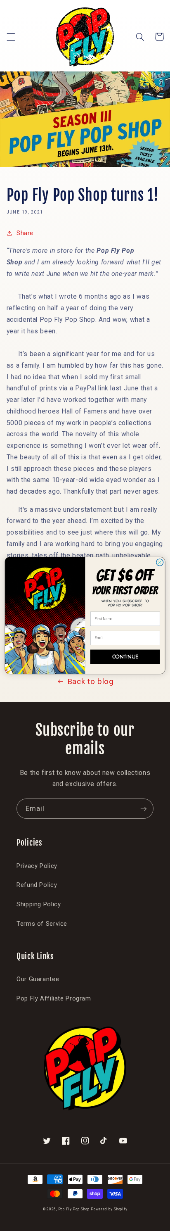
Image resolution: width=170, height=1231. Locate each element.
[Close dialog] (159, 562)
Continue (125, 656)
